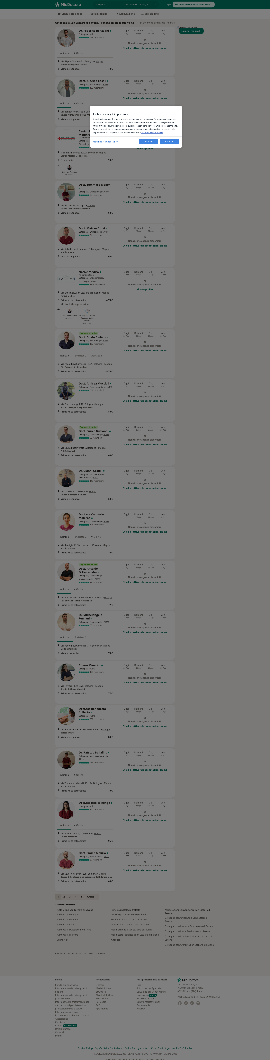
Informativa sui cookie (152, 132)
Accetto (169, 141)
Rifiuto (148, 141)
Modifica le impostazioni (106, 142)
